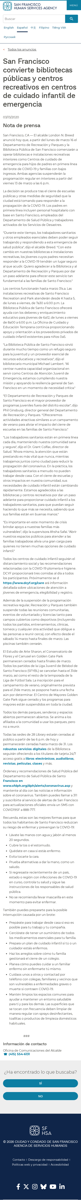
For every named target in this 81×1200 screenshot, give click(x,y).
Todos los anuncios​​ (22, 49)
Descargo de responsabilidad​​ (48, 1159)
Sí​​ (40, 1083)
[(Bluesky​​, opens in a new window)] (43, 1188)
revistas (9, 763)
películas (24, 763)
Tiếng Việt (59, 27)
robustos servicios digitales (25, 749)
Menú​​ (74, 5)
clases (37, 763)
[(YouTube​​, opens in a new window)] (53, 1188)
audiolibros (65, 758)
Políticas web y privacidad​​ (30, 1164)
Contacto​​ (19, 1159)
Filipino (44, 27)
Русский (9, 37)
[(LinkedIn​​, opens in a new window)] (62, 1188)
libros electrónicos (40, 758)
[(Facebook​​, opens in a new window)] (18, 1188)
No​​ (40, 1096)
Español (22, 27)
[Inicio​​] (30, 6)
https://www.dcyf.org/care (23, 583)
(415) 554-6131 (19, 1054)
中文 (33, 27)
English (9, 27)
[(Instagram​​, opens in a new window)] (34, 1188)
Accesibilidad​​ (60, 1164)
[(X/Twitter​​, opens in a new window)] (26, 1188)
